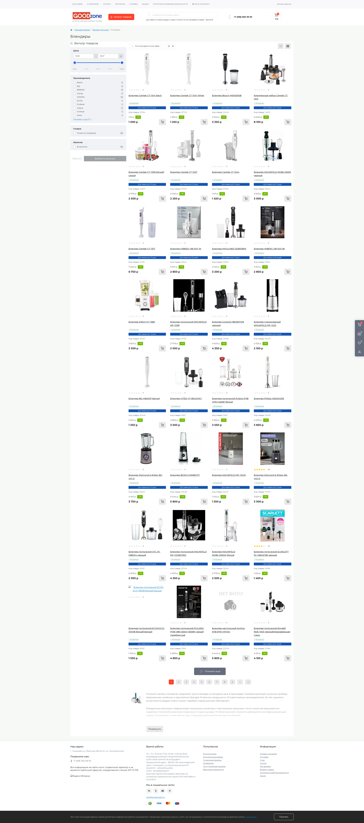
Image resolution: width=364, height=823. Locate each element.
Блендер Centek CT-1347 (183, 172)
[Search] (149, 15)
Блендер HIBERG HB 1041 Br (269, 248)
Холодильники (209, 754)
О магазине (93, 4)
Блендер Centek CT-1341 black (145, 95)
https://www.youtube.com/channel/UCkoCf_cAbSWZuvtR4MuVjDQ (163, 791)
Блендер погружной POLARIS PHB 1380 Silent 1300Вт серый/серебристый (187, 631)
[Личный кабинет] (359, 351)
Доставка (78, 4)
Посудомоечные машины (214, 766)
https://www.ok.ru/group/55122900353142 (156, 791)
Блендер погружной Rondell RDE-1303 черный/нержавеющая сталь (272, 631)
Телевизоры (208, 763)
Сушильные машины (212, 760)
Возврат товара (267, 769)
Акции (145, 4)
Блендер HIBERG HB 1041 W (185, 248)
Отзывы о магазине (268, 754)
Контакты (120, 4)
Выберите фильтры (105, 158)
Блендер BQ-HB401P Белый (144, 398)
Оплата (107, 4)
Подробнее (251, 817)
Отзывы (133, 4)
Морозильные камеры (213, 757)
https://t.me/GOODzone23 (169, 791)
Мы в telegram (201, 4)
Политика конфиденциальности (170, 4)
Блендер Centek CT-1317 (142, 248)
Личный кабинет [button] (284, 4)
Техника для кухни (100, 30)
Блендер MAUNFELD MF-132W (229, 475)
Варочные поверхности (213, 769)
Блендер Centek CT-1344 (225, 172)
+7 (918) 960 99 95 (243, 17)
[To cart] (162, 122)
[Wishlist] (164, 60)
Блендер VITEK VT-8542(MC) (186, 398)
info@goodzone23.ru (155, 797)
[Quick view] (164, 55)
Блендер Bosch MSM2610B (226, 95)
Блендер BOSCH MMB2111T (185, 475)
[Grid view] (288, 46)
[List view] (281, 46)
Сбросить (77, 158)
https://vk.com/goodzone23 (149, 791)
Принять (283, 817)
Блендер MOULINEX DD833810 (229, 248)
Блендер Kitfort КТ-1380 (142, 322)
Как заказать (265, 766)
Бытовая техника (82, 30)
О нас (262, 760)
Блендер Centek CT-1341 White (187, 95)
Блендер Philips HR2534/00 (269, 398)
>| (248, 682)
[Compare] (164, 66)
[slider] (74, 62)
